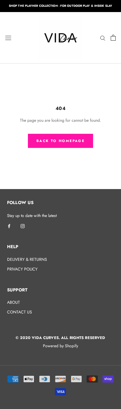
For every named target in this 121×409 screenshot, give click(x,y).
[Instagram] (23, 225)
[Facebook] (9, 225)
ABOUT (13, 302)
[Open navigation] (8, 37)
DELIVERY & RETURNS (27, 259)
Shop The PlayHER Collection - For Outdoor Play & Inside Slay (60, 6)
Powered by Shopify (60, 346)
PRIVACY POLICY (22, 269)
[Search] (102, 37)
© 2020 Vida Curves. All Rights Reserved (60, 337)
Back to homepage (60, 140)
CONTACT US (19, 312)
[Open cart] (113, 38)
